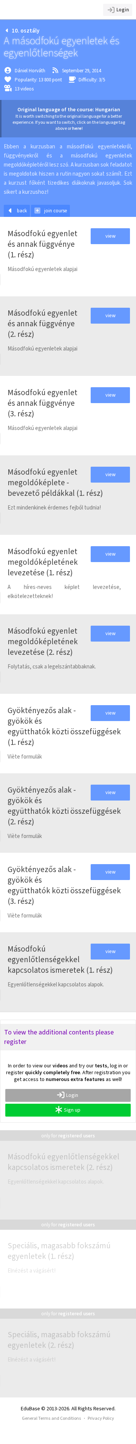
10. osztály (25, 30)
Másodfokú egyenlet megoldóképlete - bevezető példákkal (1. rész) (55, 482)
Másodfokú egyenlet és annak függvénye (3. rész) (42, 403)
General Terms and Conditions (51, 1418)
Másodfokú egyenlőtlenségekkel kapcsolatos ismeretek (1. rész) (60, 959)
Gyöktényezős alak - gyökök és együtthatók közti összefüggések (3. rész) (64, 885)
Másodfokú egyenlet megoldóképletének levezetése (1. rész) (43, 562)
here (77, 128)
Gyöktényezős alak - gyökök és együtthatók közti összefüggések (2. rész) (64, 806)
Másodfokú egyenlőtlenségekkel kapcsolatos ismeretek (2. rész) (63, 1162)
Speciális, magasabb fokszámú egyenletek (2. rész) (59, 1340)
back (22, 210)
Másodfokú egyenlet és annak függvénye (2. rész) (42, 324)
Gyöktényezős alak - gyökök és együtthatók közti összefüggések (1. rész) (64, 726)
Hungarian (107, 109)
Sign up (72, 1110)
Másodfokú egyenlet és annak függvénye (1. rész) (42, 244)
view (110, 236)
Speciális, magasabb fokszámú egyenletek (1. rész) (59, 1251)
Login (122, 9)
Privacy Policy (101, 1418)
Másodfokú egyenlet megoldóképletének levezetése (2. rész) (43, 641)
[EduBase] (38, 9)
